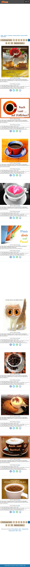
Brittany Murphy (15, 529)
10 (12, 43)
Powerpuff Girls (25, 529)
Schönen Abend (12, 530)
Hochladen (21, 565)
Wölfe (16, 530)
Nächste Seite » (19, 43)
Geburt (20, 530)
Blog (24, 565)
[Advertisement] (15, 19)
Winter (20, 529)
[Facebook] (11, 91)
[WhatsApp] (17, 91)
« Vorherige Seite (6, 40)
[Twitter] (14, 91)
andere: (19, 78)
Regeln (17, 565)
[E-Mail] (20, 91)
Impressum (13, 565)
